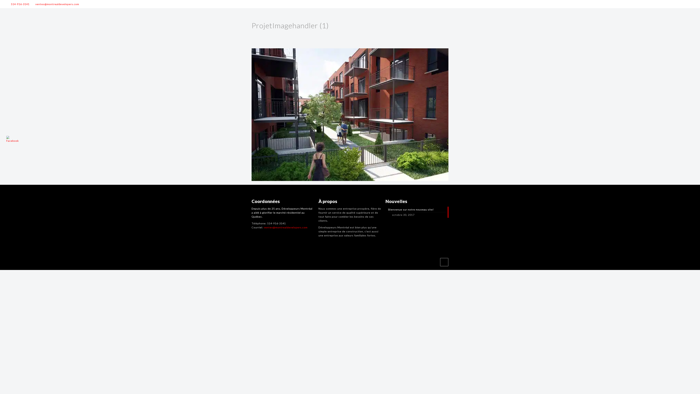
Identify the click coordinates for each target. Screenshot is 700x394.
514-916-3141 (20, 4)
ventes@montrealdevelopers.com (57, 4)
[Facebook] (691, 4)
